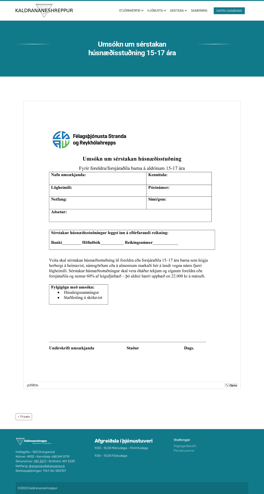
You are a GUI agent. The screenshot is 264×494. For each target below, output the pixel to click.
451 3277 (40, 461)
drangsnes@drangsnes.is (47, 466)
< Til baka (24, 416)
